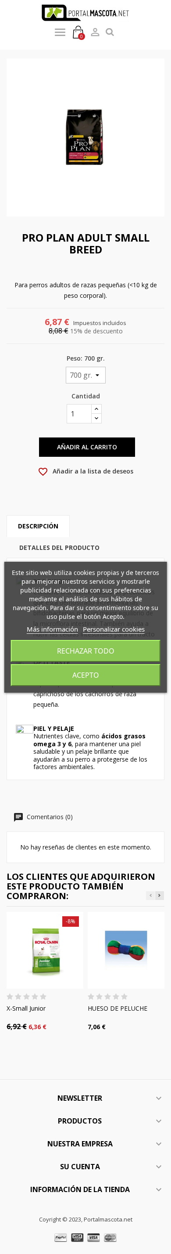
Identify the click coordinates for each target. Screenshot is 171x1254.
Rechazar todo (85, 651)
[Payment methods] (86, 1237)
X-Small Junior (26, 1008)
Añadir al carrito (87, 447)
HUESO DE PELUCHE (117, 1008)
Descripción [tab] (38, 526)
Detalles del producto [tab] (59, 547)
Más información (52, 629)
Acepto (85, 675)
